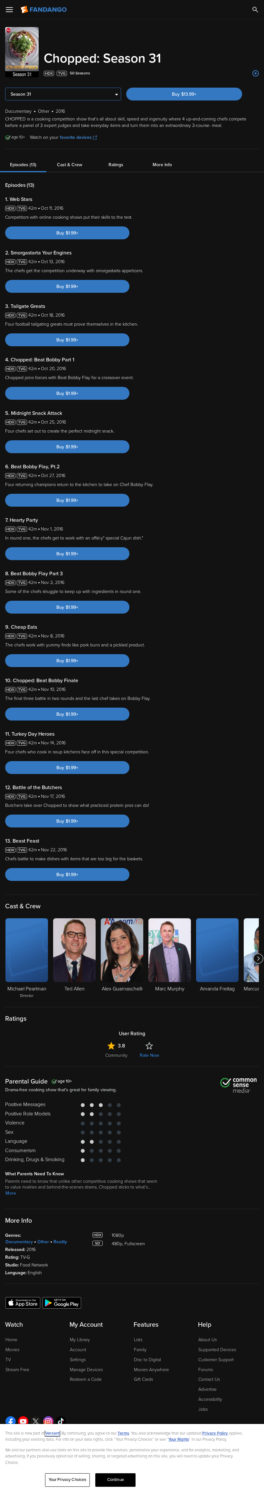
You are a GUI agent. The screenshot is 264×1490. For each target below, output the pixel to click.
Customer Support (216, 1359)
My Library (80, 1339)
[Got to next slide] (258, 958)
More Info (162, 164)
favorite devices (76, 137)
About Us (207, 1339)
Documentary (19, 1242)
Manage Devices (86, 1369)
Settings (78, 1359)
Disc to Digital (147, 1359)
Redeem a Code (86, 1379)
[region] (132, 1457)
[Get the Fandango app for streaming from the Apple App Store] (23, 1302)
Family (140, 1349)
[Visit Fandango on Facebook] (10, 1421)
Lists (138, 1339)
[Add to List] (255, 73)
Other (43, 1242)
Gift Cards (143, 1379)
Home (11, 1339)
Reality (60, 1242)
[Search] (255, 9)
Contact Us (209, 1379)
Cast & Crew (69, 164)
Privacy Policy (215, 1433)
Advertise (207, 1389)
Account (78, 1349)
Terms (123, 1433)
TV (8, 1359)
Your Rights (178, 1439)
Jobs (203, 1409)
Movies (12, 1349)
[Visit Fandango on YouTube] (23, 1421)
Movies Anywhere (151, 1369)
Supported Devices (217, 1349)
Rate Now (149, 1055)
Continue (115, 1479)
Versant (52, 1433)
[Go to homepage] (44, 9)
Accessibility (210, 1399)
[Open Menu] (9, 9)
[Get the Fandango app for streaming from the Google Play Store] (61, 1302)
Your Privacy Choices (68, 1479)
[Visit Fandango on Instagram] (48, 1421)
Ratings (115, 164)
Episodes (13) (23, 164)
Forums (205, 1369)
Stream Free (17, 1369)
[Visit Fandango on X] (35, 1421)
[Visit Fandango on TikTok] (60, 1421)
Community (116, 1055)
